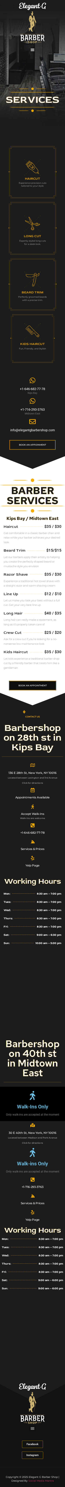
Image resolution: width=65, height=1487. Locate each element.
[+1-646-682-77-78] (32, 380)
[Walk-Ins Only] (32, 1095)
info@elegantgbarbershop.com (32, 430)
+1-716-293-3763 (33, 1187)
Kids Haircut (32, 344)
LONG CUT (32, 236)
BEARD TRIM (32, 292)
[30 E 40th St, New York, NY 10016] (32, 1125)
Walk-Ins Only (32, 1107)
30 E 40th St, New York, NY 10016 (32, 1133)
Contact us (32, 716)
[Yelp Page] (32, 858)
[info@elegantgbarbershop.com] (32, 421)
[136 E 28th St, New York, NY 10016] (32, 765)
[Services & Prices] (32, 841)
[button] (33, 50)
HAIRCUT (32, 179)
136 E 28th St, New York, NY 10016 (32, 773)
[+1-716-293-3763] (32, 1179)
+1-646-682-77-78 (32, 389)
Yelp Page (32, 865)
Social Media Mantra (41, 1480)
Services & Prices (32, 849)
